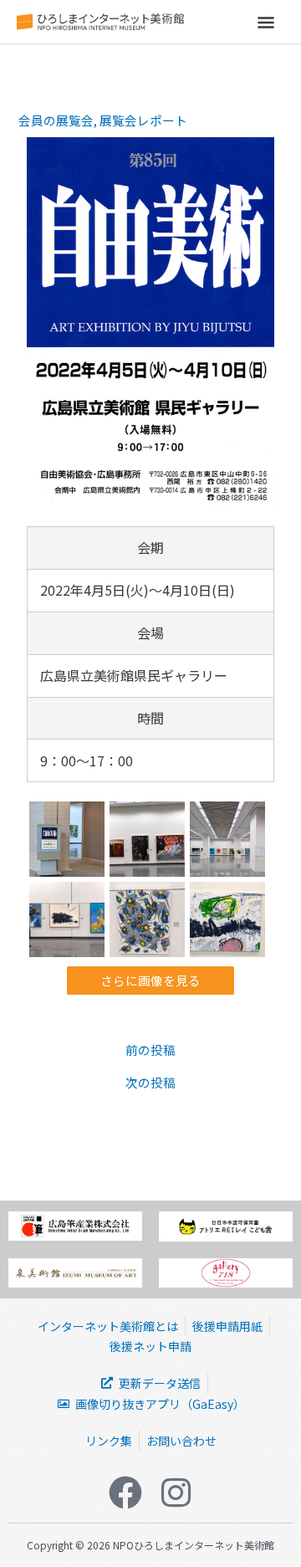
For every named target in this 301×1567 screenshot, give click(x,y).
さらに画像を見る (150, 980)
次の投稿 (150, 1083)
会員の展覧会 (56, 120)
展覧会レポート (143, 120)
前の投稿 (150, 1050)
